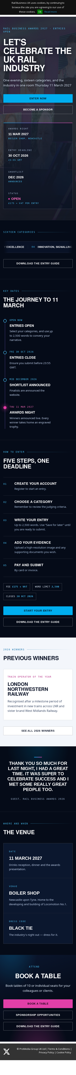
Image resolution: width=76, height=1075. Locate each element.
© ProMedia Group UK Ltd (31, 1049)
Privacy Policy (46, 1052)
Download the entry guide (38, 263)
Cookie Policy (63, 1052)
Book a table (38, 1003)
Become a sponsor (38, 109)
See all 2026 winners (38, 730)
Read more (50, 11)
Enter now (38, 98)
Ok (40, 11)
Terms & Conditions (59, 1049)
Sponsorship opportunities (38, 1014)
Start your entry (38, 610)
